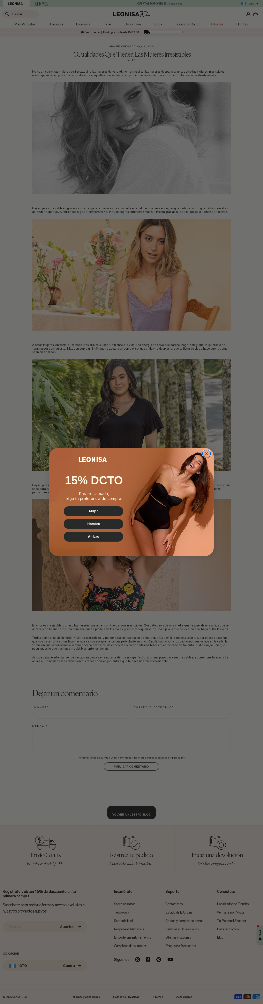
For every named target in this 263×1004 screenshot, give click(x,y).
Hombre (93, 524)
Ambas (93, 536)
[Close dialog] (206, 454)
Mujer (93, 511)
